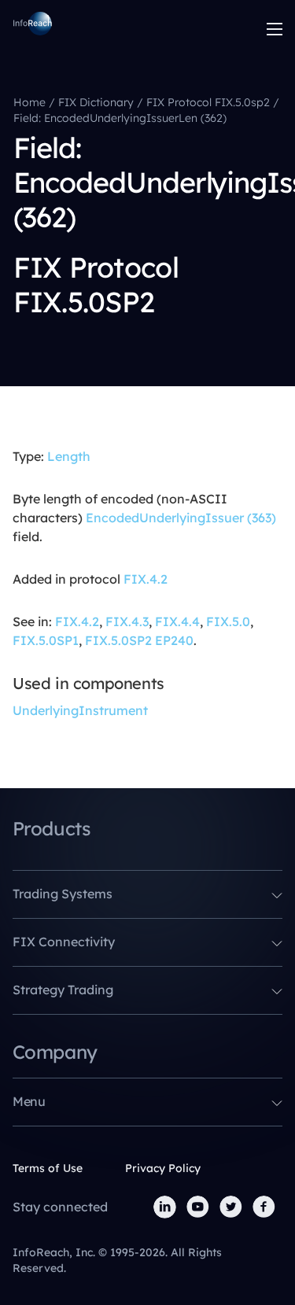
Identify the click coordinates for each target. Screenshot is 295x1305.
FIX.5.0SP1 (46, 640)
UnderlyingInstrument (80, 710)
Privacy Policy (163, 1168)
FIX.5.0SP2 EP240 (139, 640)
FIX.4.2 (146, 579)
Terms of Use (48, 1168)
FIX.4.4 (177, 621)
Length (68, 456)
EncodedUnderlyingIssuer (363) (181, 517)
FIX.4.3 (127, 621)
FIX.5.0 (228, 621)
